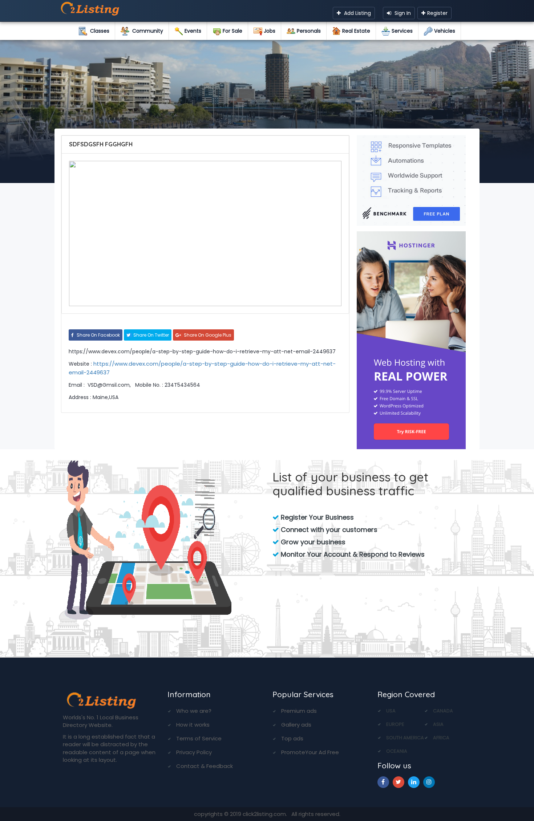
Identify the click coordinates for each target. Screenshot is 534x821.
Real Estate (355, 30)
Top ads (292, 738)
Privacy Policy (194, 752)
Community (146, 30)
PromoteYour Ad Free (310, 752)
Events (192, 30)
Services (401, 30)
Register (437, 13)
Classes (98, 30)
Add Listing (357, 13)
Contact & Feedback (204, 766)
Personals (308, 30)
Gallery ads (296, 724)
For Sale (231, 30)
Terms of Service (199, 738)
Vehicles (444, 30)
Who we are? (193, 711)
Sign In (402, 13)
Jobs (268, 30)
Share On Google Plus (207, 335)
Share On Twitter (150, 335)
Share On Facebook (98, 335)
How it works (193, 724)
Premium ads (299, 711)
